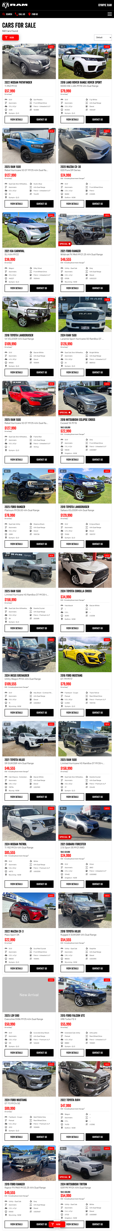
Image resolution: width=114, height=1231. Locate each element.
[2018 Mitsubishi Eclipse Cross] (85, 398)
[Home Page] (14, 5)
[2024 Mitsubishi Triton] (85, 1163)
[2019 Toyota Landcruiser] (85, 486)
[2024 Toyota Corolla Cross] (85, 570)
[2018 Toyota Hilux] (85, 910)
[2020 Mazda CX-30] (85, 145)
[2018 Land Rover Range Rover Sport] (85, 61)
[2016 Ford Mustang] (85, 654)
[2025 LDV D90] (29, 994)
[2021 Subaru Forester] (85, 823)
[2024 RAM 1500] (85, 314)
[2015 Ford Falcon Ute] (85, 994)
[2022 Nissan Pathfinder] (29, 61)
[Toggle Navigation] (110, 14)
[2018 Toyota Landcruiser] (29, 314)
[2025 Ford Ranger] (29, 486)
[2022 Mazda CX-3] (29, 910)
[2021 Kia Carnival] (29, 230)
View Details (16, 119)
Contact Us (42, 119)
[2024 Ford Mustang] (29, 1079)
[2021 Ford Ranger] (85, 230)
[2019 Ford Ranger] (29, 1163)
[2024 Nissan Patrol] (29, 823)
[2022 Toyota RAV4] (85, 1079)
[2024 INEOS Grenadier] (29, 654)
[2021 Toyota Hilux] (29, 739)
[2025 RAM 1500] (29, 145)
